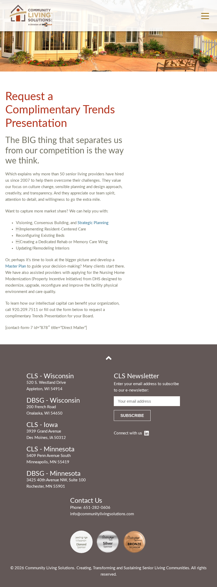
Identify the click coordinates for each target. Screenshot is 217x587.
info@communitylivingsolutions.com (102, 514)
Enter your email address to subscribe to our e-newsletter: (146, 387)
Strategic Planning (93, 223)
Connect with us (128, 433)
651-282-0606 (96, 508)
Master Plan (15, 266)
